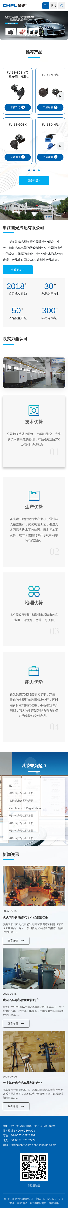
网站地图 (22, 1203)
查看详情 (13, 940)
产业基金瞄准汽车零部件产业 (22, 1083)
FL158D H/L (50, 124)
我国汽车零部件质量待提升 (21, 1000)
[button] (25, 35)
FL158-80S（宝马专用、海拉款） (18, 75)
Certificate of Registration (23, 802)
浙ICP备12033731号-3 (49, 1198)
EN (53, 5)
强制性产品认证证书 (19, 787)
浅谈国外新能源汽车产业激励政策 (25, 917)
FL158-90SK (18, 124)
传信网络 (53, 1203)
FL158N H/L (50, 75)
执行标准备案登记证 (19, 795)
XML (12, 1203)
